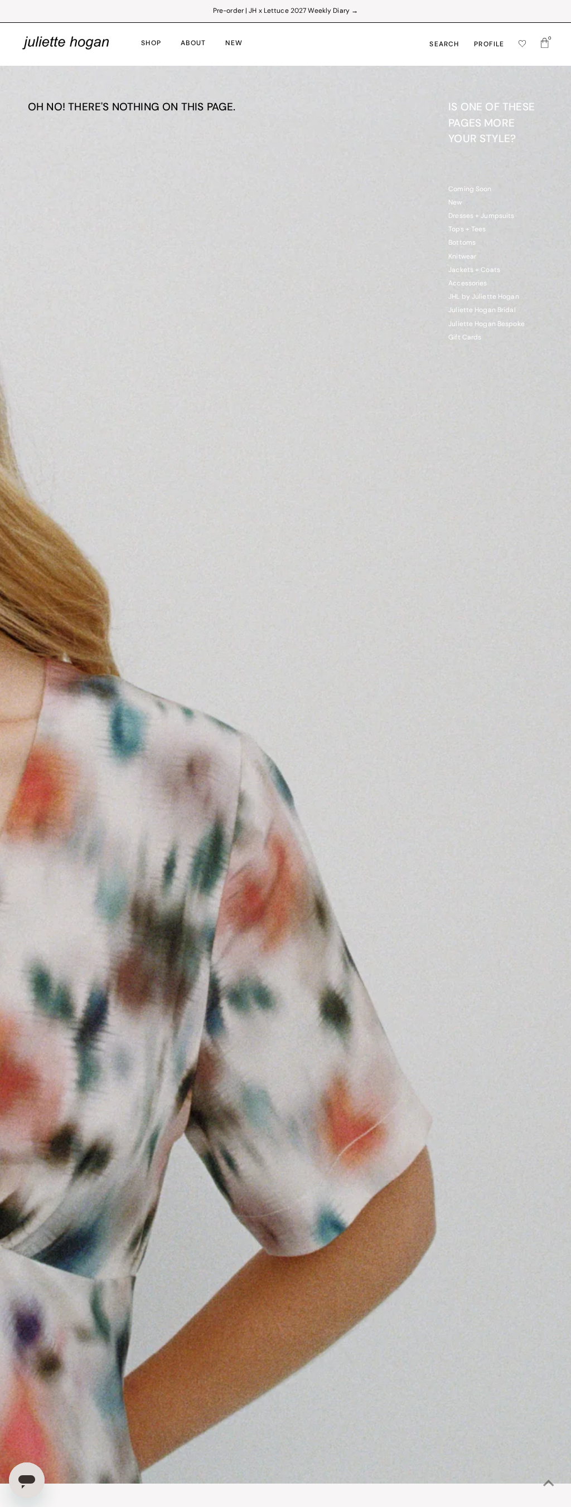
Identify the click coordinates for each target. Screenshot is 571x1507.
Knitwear (462, 257)
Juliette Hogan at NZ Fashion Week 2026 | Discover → (285, 11)
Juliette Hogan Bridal (482, 310)
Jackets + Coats (474, 270)
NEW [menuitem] (234, 43)
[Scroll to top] (549, 1485)
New (455, 203)
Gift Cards (464, 337)
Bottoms (462, 243)
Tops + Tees (467, 229)
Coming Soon (469, 189)
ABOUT (193, 43)
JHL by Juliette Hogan (483, 297)
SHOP (151, 43)
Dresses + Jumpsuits (481, 216)
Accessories (467, 283)
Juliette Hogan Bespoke (486, 324)
